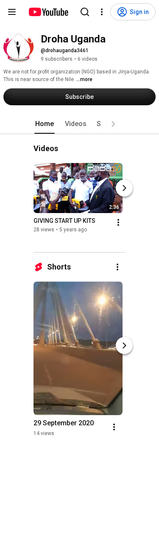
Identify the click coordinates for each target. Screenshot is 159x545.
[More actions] (118, 222)
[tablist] (79, 124)
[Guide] (12, 12)
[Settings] (102, 12)
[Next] (124, 188)
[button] (113, 124)
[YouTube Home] (48, 12)
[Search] (85, 12)
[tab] (44, 124)
